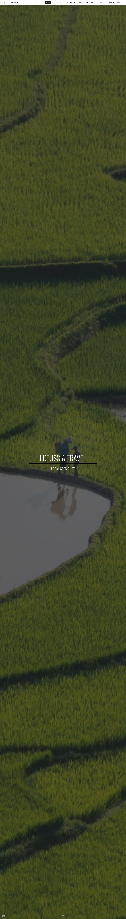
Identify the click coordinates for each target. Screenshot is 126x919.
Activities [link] (70, 2)
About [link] (101, 2)
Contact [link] (109, 2)
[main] (63, 458)
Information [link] (90, 2)
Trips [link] (79, 2)
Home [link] (48, 2)
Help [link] (118, 2)
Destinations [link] (57, 2)
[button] (124, 2)
